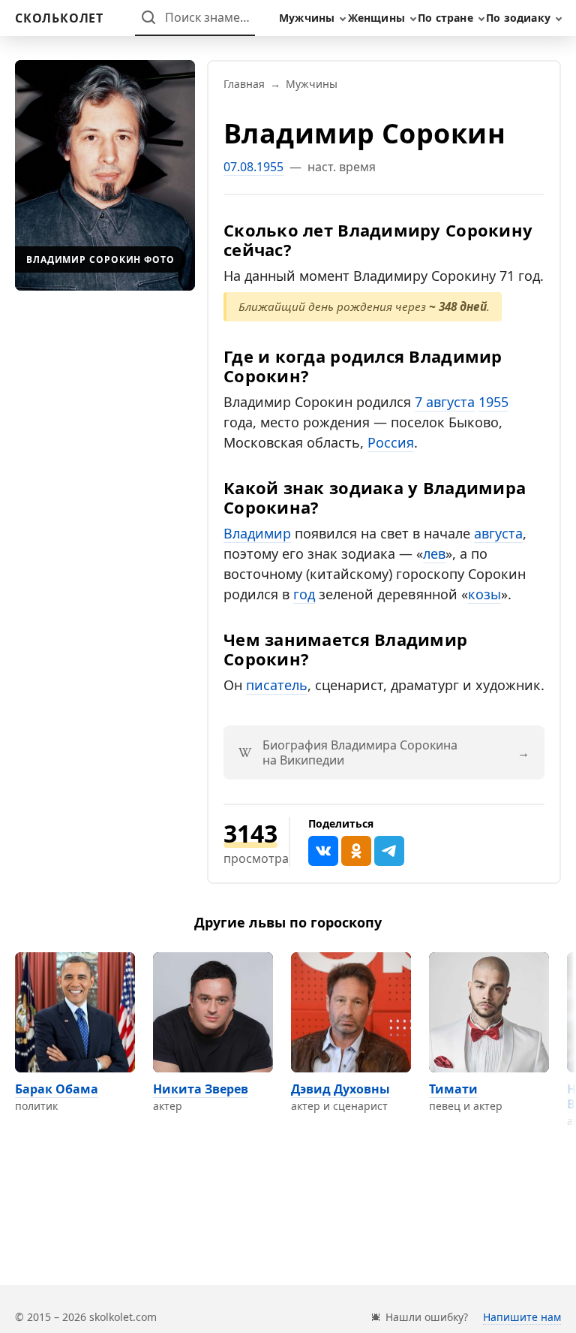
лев (434, 553)
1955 (493, 402)
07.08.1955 (254, 166)
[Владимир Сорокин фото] (105, 175)
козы (484, 594)
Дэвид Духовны (340, 1089)
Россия (391, 442)
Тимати (453, 1089)
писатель (277, 685)
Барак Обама (56, 1089)
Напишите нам (522, 1317)
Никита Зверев (200, 1089)
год (304, 594)
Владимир (257, 533)
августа (498, 533)
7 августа (445, 402)
